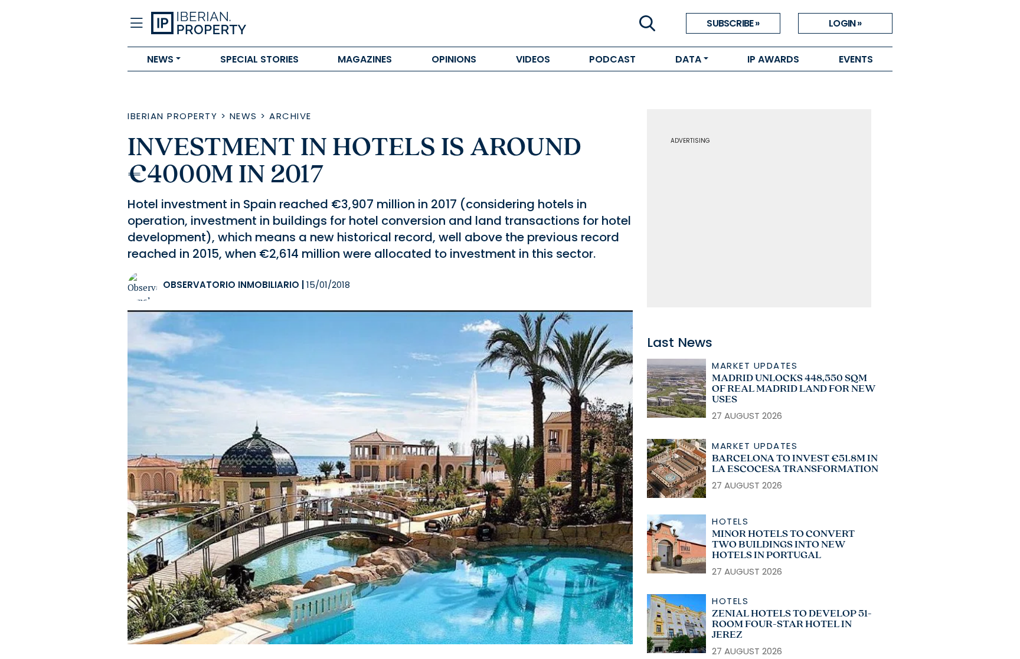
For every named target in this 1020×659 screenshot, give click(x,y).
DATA (688, 59)
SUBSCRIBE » (733, 23)
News (243, 116)
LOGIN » (845, 23)
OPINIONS (453, 59)
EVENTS (856, 59)
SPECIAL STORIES (259, 59)
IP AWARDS (773, 59)
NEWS (160, 59)
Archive (290, 116)
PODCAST (612, 59)
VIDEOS (533, 59)
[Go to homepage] (330, 23)
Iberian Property (172, 116)
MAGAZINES (365, 59)
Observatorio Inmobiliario (231, 284)
